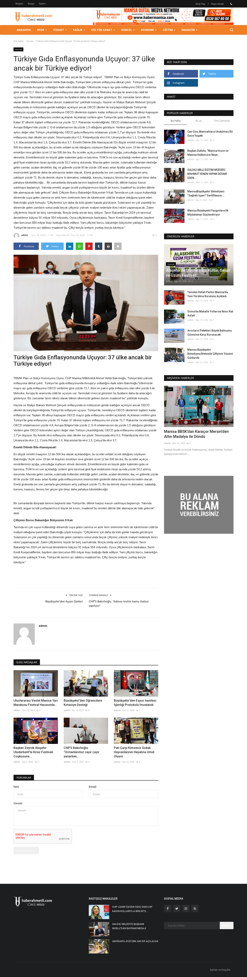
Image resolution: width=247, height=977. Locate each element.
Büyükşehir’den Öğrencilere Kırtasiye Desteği (83, 703)
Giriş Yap (200, 3)
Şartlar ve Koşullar (220, 969)
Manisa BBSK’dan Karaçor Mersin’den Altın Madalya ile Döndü (196, 434)
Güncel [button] (127, 30)
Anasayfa (24, 30)
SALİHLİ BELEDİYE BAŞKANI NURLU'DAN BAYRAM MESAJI (129, 926)
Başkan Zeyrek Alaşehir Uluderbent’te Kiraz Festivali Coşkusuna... (33, 752)
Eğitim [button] (168, 30)
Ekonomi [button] (148, 30)
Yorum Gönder (26, 850)
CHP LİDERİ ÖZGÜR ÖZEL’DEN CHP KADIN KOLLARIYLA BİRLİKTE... (132, 909)
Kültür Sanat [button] (102, 30)
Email (92, 786)
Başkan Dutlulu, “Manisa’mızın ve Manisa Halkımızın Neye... (207, 152)
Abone (226, 925)
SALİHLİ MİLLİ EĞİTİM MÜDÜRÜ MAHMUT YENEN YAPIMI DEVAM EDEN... (207, 173)
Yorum (18, 803)
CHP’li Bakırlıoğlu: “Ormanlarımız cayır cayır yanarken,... (81, 752)
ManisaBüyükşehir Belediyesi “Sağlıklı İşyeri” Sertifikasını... (205, 193)
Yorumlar (23, 777)
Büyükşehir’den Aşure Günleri (64, 601)
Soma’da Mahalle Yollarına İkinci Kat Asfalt (210, 313)
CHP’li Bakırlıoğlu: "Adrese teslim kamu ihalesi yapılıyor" (119, 603)
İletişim (19, 3)
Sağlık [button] (78, 30)
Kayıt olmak (217, 3)
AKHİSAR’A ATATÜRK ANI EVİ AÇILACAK (135, 941)
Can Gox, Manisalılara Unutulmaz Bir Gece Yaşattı (210, 133)
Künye (31, 3)
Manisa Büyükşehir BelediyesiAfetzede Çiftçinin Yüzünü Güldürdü (210, 353)
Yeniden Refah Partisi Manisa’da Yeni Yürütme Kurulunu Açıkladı (207, 294)
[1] (231, 4)
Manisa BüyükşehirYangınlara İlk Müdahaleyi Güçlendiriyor (207, 212)
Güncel (29, 41)
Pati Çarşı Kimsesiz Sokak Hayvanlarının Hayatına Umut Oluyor (134, 752)
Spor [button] (41, 30)
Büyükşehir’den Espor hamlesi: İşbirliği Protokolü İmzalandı (135, 703)
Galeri (42, 3)
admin (24, 235)
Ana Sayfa (18, 41)
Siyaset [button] (59, 30)
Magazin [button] (188, 30)
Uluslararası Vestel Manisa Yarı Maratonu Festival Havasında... (36, 703)
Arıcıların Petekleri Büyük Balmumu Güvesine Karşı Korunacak (209, 332)
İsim (16, 786)
